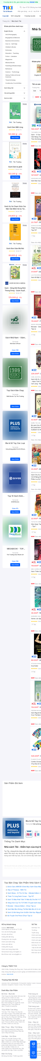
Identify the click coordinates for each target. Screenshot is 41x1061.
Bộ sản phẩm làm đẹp (13, 1049)
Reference (8, 69)
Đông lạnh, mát (14, 1015)
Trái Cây (4, 1012)
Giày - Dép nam (34, 1033)
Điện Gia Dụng (7, 1054)
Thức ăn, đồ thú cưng (11, 1022)
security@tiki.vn (16, 954)
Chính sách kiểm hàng (8, 942)
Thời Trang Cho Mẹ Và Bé (9, 996)
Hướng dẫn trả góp (7, 947)
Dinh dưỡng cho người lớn (12, 1003)
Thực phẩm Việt (17, 1013)
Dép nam (37, 1037)
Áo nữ (30, 996)
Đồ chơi (20, 996)
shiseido (4, 985)
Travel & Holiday (10, 80)
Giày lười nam (32, 1035)
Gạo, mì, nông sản (11, 1017)
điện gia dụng (22, 11)
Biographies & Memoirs (12, 37)
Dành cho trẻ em (11, 1020)
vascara (4, 983)
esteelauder (15, 983)
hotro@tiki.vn (17, 952)
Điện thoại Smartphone (9, 1029)
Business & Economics (12, 41)
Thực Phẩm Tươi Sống (9, 1010)
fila (24, 985)
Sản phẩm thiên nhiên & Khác (12, 1044)
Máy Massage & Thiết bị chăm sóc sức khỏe (14, 1042)
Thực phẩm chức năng (12, 1040)
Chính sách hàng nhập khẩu (10, 949)
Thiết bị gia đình (18, 1056)
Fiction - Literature (11, 56)
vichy (20, 985)
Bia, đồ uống (8, 1018)
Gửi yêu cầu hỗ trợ (7, 934)
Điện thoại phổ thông (11, 1031)
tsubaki (28, 985)
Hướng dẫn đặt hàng (8, 937)
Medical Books (10, 62)
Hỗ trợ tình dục (16, 1048)
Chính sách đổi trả (7, 944)
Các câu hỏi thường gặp (9, 932)
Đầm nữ (35, 996)
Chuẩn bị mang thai (11, 1006)
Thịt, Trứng (11, 1012)
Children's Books (10, 47)
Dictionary (8, 50)
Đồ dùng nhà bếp (7, 1056)
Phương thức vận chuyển (9, 939)
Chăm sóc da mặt (7, 1038)
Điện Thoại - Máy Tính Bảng (12, 1027)
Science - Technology (12, 72)
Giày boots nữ (35, 1027)
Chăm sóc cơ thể (11, 1042)
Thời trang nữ (33, 994)
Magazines (8, 59)
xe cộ (30, 11)
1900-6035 (10, 927)
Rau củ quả (8, 1013)
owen (34, 983)
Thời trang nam (33, 1006)
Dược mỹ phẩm (18, 1050)
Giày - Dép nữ (33, 1022)
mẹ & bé (36, 11)
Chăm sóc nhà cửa (13, 1023)
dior (8, 983)
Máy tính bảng (10, 1032)
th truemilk (23, 983)
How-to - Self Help (11, 44)
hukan (16, 985)
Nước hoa (8, 1048)
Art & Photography (11, 34)
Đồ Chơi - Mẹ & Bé (8, 994)
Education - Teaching (12, 53)
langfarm (10, 985)
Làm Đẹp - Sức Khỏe (9, 1036)
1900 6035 (10, 974)
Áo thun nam (32, 1008)
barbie (29, 983)
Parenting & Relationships (13, 65)
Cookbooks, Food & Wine (13, 83)
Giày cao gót (32, 1024)
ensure (39, 983)
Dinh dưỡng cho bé (11, 1001)
